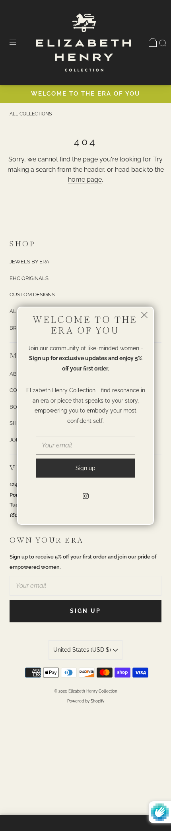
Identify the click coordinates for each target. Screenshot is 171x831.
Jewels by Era (29, 262)
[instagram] (85, 496)
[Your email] (85, 586)
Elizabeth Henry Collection (92, 691)
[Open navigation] (18, 42)
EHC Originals (29, 278)
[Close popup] (144, 316)
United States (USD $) (83, 650)
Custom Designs (32, 294)
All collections (31, 114)
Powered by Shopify (85, 701)
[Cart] (152, 42)
